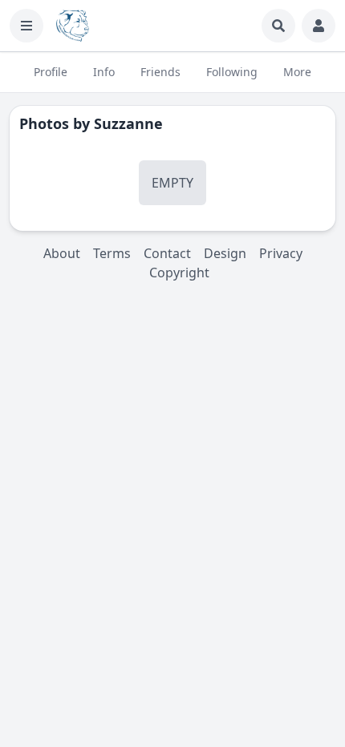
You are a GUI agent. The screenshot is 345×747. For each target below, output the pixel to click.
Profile (50, 71)
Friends (160, 71)
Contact (167, 253)
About (61, 253)
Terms (112, 253)
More (297, 71)
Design (225, 253)
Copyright (179, 272)
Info (104, 71)
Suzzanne (128, 123)
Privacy (280, 253)
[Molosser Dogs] (72, 26)
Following (232, 71)
